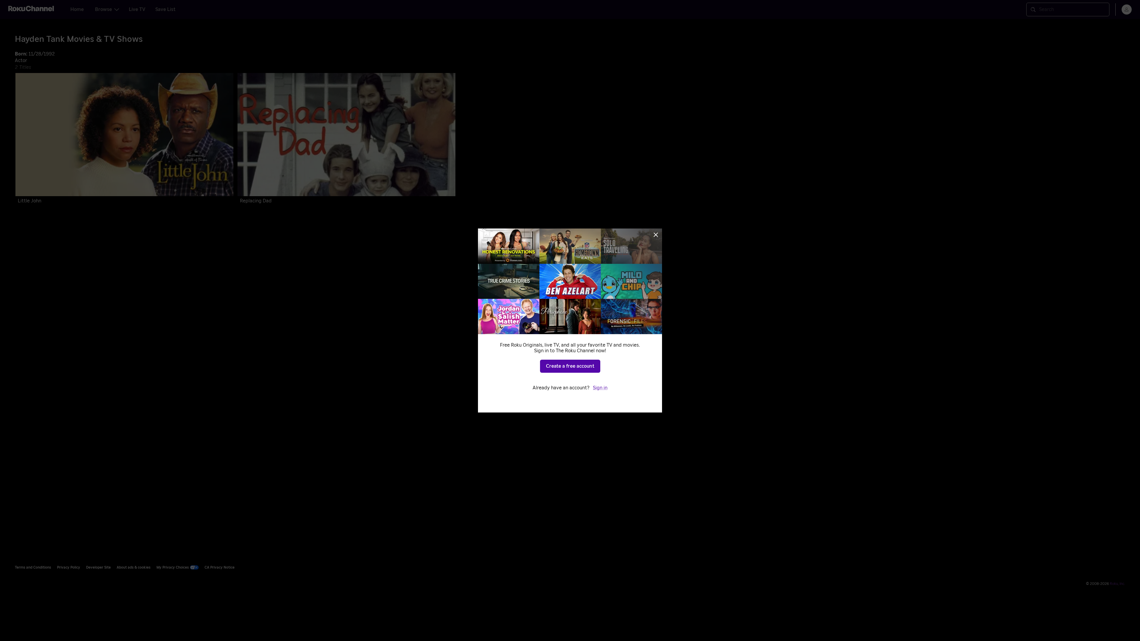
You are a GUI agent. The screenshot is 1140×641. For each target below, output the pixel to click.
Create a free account (570, 366)
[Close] (656, 234)
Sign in (600, 387)
